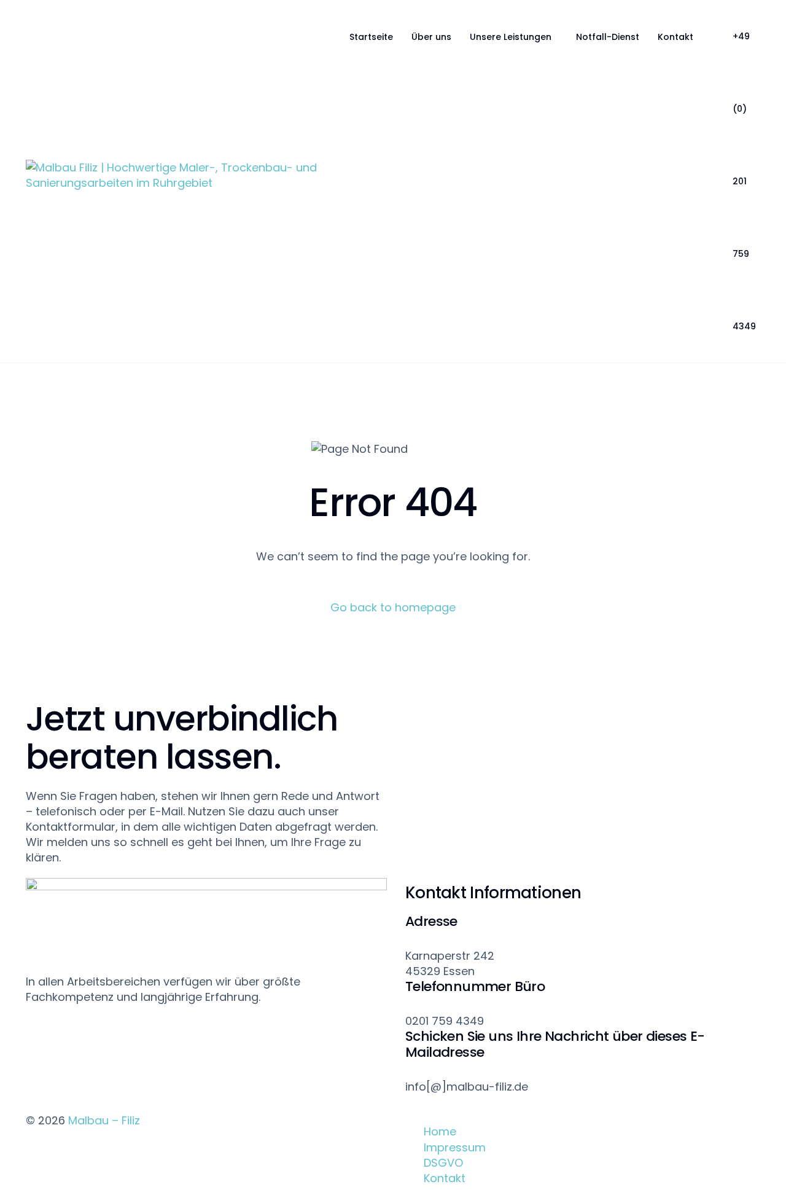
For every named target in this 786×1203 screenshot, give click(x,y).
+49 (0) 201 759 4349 (744, 181)
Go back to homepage (393, 607)
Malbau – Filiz (104, 1120)
